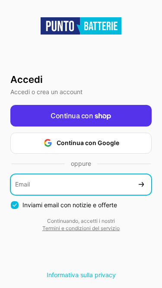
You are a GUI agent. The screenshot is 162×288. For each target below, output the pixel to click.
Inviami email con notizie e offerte (69, 205)
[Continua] (141, 184)
